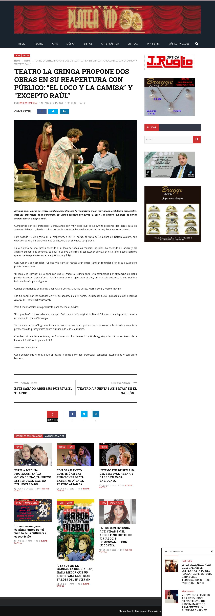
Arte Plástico (110, 43)
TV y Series (153, 43)
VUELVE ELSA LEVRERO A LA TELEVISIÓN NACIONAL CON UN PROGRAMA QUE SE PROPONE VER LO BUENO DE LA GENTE (196, 602)
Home (18, 55)
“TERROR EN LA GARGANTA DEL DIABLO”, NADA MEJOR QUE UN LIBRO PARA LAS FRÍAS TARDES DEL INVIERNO (75, 572)
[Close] (212, 551)
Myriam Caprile (28, 102)
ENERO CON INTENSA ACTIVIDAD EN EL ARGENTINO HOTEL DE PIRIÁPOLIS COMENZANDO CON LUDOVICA (115, 536)
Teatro (39, 43)
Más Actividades (178, 43)
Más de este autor (54, 436)
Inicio (22, 43)
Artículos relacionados (29, 436)
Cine (55, 43)
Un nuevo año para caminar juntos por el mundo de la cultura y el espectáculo (31, 531)
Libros (88, 43)
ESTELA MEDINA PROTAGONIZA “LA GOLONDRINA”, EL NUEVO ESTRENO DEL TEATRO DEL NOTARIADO (32, 477)
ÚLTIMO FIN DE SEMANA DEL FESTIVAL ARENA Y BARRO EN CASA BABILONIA (117, 475)
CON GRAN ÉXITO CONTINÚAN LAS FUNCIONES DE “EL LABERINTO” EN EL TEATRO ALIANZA (70, 477)
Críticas (133, 43)
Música (70, 43)
